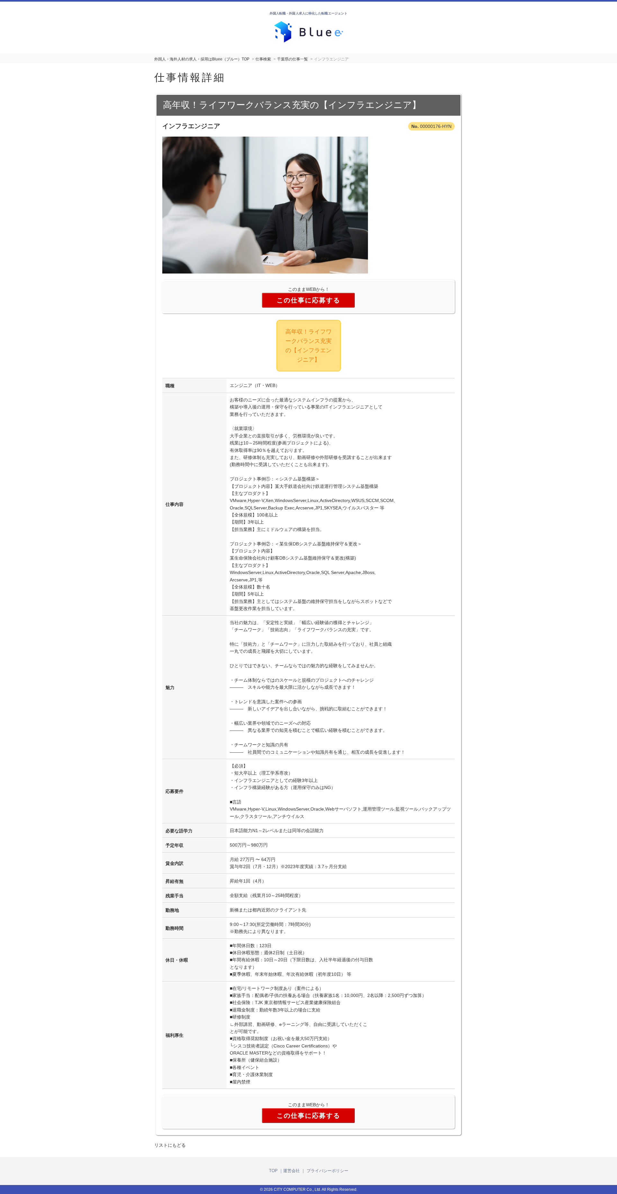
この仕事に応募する (308, 300)
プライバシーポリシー (327, 1170)
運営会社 (291, 1170)
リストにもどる (170, 1145)
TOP (273, 1170)
